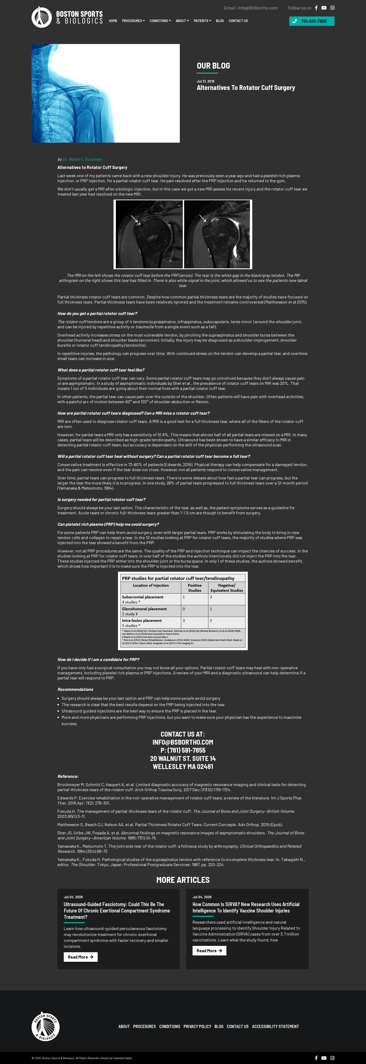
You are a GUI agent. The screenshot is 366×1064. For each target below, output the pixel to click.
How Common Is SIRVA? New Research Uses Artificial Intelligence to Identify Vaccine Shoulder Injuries (246, 907)
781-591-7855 (314, 21)
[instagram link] (330, 7)
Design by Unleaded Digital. (116, 1058)
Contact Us (238, 1026)
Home (113, 20)
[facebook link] (314, 7)
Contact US (238, 20)
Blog (220, 20)
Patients (201, 20)
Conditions (159, 20)
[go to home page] (67, 16)
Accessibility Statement (275, 1026)
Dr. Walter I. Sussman (82, 158)
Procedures (132, 20)
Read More (78, 956)
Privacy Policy (197, 1026)
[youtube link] (322, 7)
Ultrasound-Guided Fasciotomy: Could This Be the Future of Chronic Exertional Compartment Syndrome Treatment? (117, 910)
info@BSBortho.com (257, 7)
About (181, 20)
